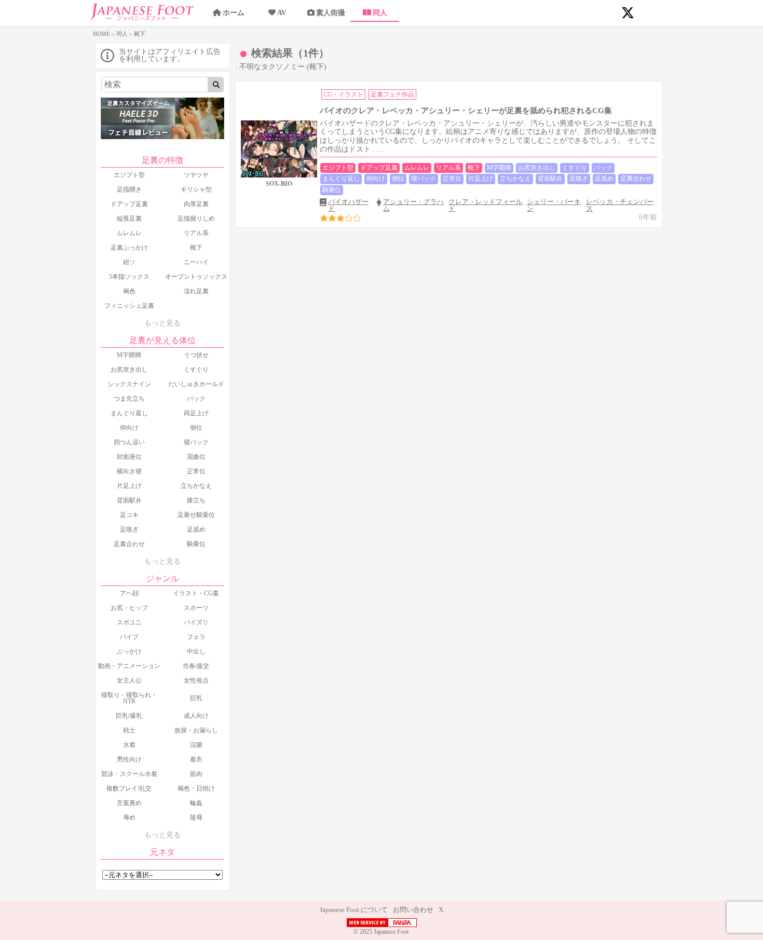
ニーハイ (196, 262)
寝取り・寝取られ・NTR (129, 698)
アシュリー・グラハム (413, 205)
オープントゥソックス (196, 276)
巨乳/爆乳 (129, 715)
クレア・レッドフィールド (485, 205)
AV (282, 13)
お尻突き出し (129, 369)
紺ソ (129, 262)
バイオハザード (348, 205)
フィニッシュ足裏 (129, 305)
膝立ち (196, 500)
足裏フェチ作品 (392, 94)
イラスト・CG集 (196, 593)
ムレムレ (129, 233)
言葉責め (129, 803)
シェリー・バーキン (554, 205)
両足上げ (196, 413)
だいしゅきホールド (196, 384)
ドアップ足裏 (129, 204)
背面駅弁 (129, 500)
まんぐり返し (129, 413)
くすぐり (196, 369)
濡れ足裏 (196, 291)
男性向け (129, 759)
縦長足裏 (129, 218)
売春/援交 (196, 666)
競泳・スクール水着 (129, 774)
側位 (196, 427)
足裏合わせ (129, 544)
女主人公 (129, 680)
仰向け (129, 427)
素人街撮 (330, 13)
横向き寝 (129, 471)
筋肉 (196, 774)
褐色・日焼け (196, 788)
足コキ (129, 515)
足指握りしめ (196, 218)
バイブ (129, 637)
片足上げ (129, 485)
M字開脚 (129, 355)
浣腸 (196, 744)
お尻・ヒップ (129, 607)
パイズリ (196, 622)
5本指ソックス (129, 276)
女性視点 (196, 680)
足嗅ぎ (129, 529)
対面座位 (129, 456)
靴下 (196, 247)
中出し (196, 651)
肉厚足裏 (196, 204)
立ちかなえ (196, 485)
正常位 (196, 471)
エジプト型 (129, 175)
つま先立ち (129, 398)
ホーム (233, 13)
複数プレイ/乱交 (129, 788)
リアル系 (196, 233)
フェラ (196, 637)
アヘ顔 (129, 593)
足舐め (196, 529)
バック (196, 398)
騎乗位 (196, 544)
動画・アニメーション (129, 666)
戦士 (129, 730)
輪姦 (196, 803)
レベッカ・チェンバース (619, 205)
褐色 (129, 291)
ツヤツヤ (196, 175)
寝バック (196, 442)
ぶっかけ (129, 651)
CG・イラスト (343, 94)
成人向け (196, 715)
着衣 (196, 759)
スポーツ (196, 607)
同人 (380, 13)
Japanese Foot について (354, 910)
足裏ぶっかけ (129, 247)
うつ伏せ (196, 355)
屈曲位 (196, 456)
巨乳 (196, 698)
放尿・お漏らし (196, 730)
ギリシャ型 (196, 189)
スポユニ (129, 622)
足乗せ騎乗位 (196, 515)
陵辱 (196, 817)
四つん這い (129, 442)
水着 (129, 744)
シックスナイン (129, 384)
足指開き (129, 189)
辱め (129, 817)
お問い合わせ (413, 910)
